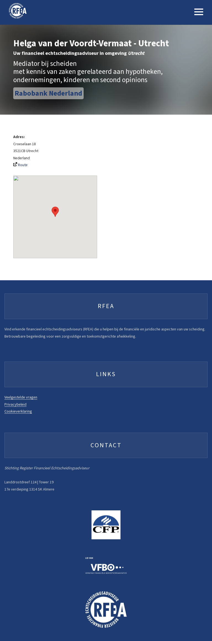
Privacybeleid (15, 404)
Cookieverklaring (18, 411)
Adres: (19, 136)
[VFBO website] (106, 565)
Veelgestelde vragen (20, 397)
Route (22, 165)
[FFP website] (106, 524)
